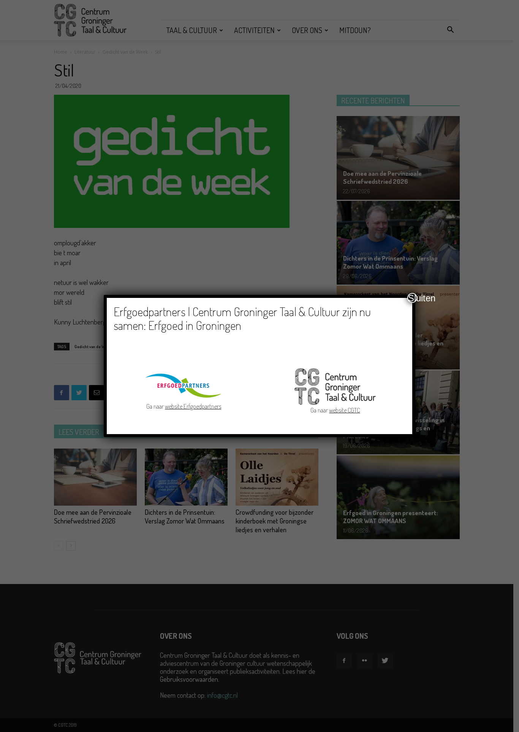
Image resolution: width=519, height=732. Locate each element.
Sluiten (412, 298)
